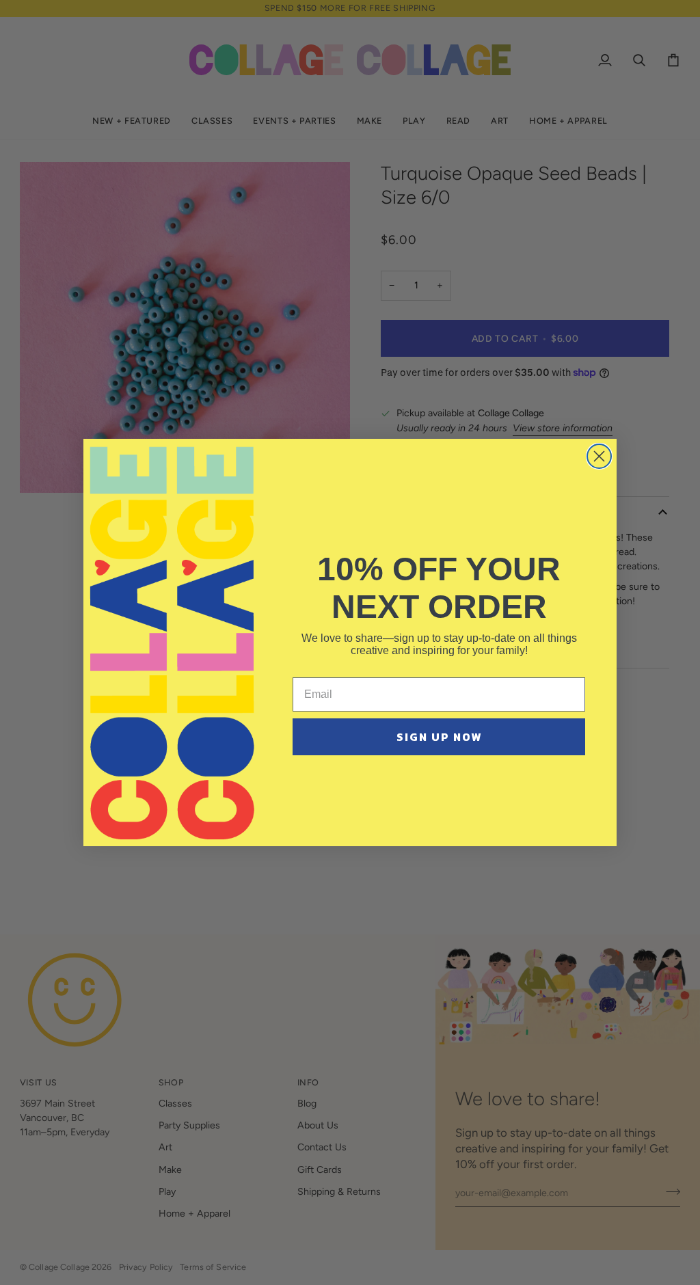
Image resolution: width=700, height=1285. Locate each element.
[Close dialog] (599, 456)
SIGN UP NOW (439, 737)
